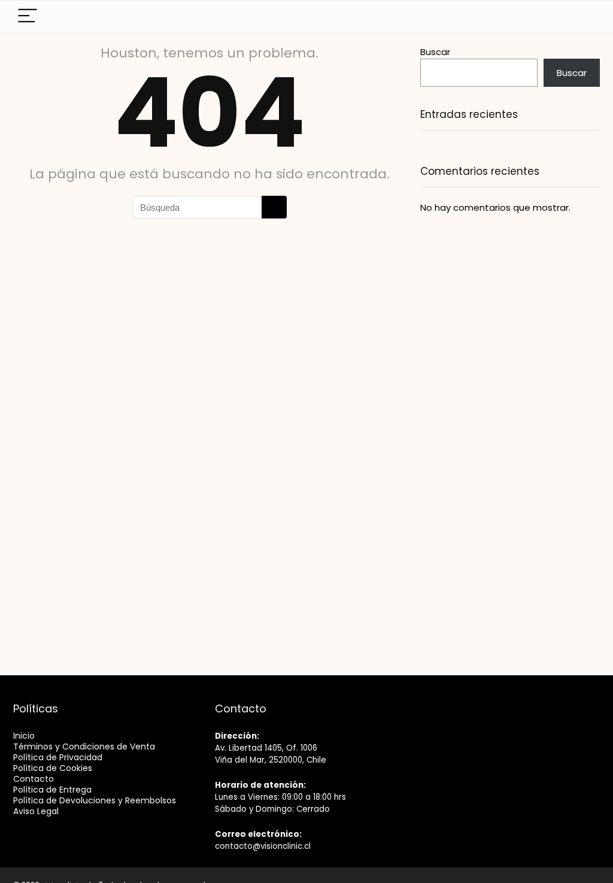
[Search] (570, 16)
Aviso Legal (36, 811)
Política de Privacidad (57, 757)
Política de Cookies (52, 768)
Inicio (24, 736)
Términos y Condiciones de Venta (84, 746)
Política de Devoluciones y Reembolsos (94, 800)
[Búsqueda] (274, 207)
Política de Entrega (52, 790)
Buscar (435, 51)
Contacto (33, 779)
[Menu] (27, 16)
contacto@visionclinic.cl (263, 846)
